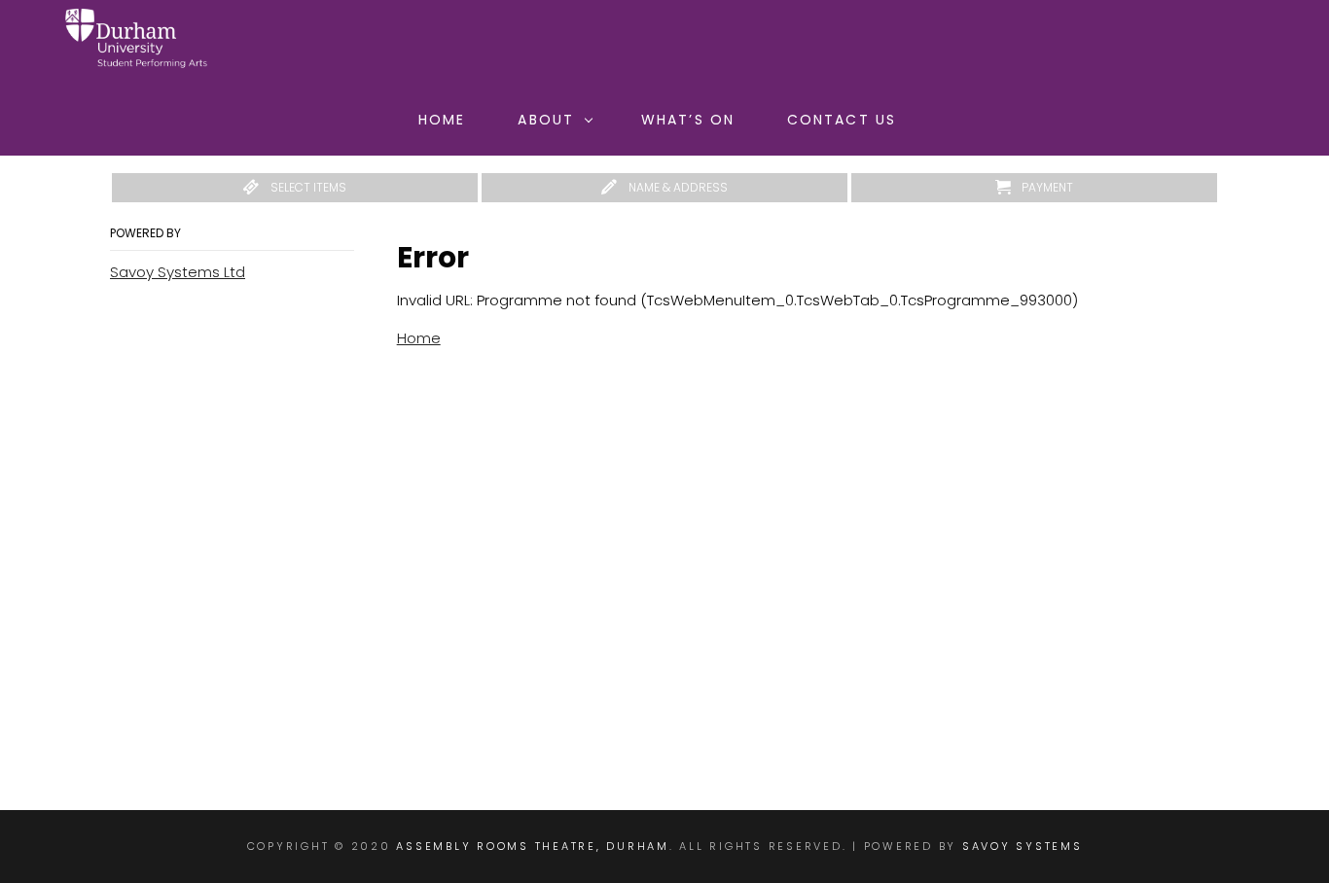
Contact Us (841, 119)
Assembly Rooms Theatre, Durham (532, 846)
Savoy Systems (1022, 846)
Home (441, 119)
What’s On (688, 119)
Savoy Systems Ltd (177, 272)
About (546, 119)
